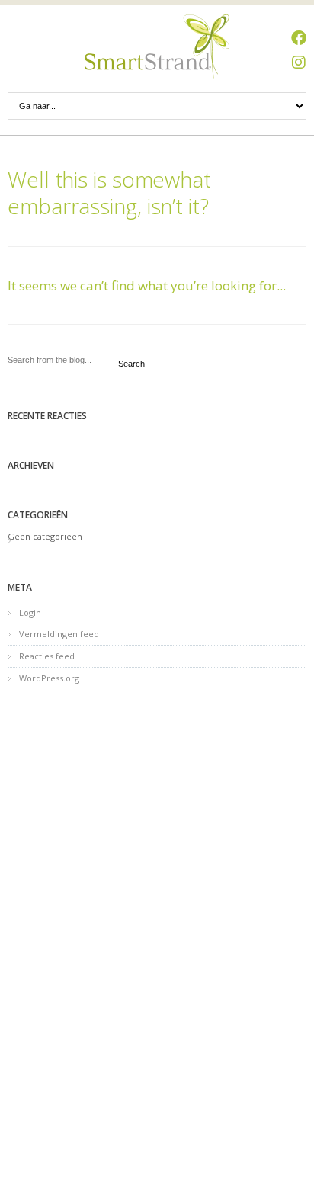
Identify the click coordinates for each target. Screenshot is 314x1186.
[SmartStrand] (157, 46)
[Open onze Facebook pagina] (299, 38)
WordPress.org (49, 678)
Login (30, 612)
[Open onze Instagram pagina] (299, 62)
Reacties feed (47, 656)
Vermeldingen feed (59, 633)
